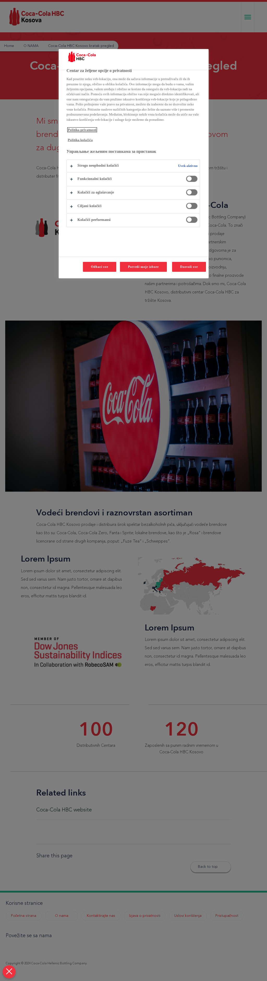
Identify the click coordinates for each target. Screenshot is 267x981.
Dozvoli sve (189, 267)
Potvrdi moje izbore (143, 267)
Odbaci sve (99, 267)
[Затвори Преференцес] (9, 971)
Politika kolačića (80, 140)
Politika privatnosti (82, 130)
